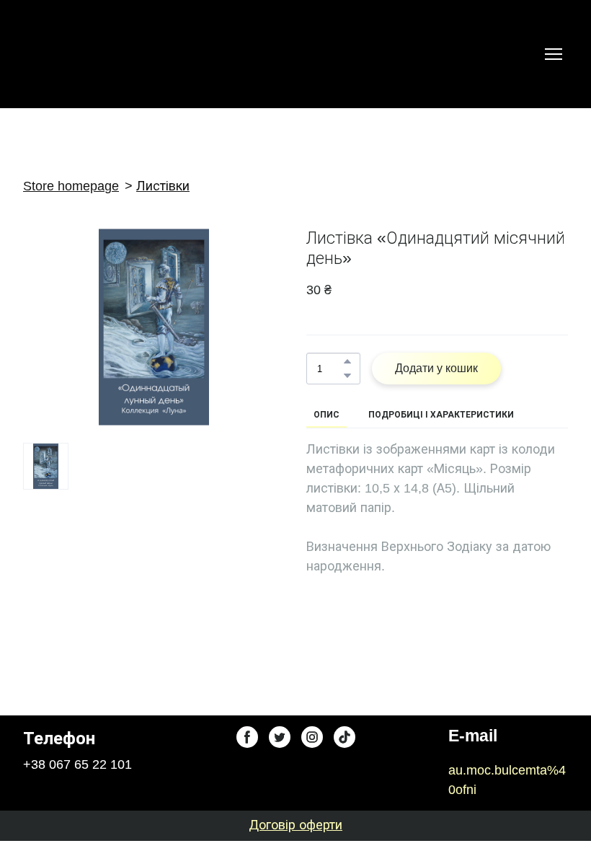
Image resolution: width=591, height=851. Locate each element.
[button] (347, 361)
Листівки (163, 186)
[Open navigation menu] (553, 54)
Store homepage (71, 186)
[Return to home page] (56, 54)
